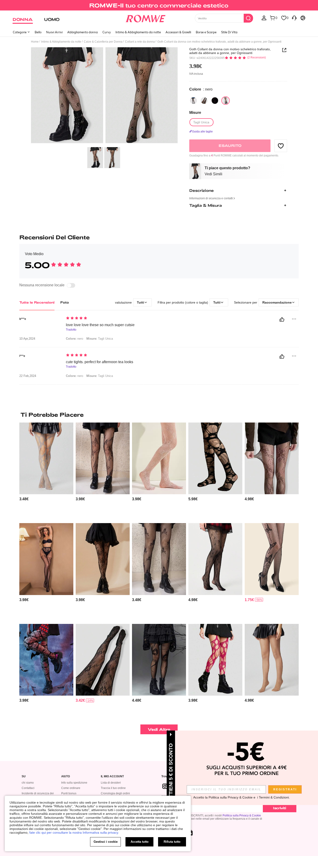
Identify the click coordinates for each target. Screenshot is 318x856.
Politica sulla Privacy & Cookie (242, 815)
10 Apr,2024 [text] (27, 338)
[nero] (193, 100)
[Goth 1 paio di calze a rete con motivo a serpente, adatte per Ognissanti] (159, 660)
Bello (38, 32)
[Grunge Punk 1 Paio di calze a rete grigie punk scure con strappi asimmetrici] (46, 458)
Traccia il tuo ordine (113, 788)
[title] (159, 414)
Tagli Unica (99, 338)
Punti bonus (68, 793)
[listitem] (46, 471)
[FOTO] (104, 96)
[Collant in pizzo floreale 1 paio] (159, 458)
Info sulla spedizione (74, 782)
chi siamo (28, 782)
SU (24, 776)
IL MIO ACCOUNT (112, 776)
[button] (280, 145)
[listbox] (264, 17)
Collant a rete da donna (140, 41)
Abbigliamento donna (82, 32)
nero (74, 338)
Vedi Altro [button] (159, 729)
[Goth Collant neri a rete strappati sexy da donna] (215, 660)
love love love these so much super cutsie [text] (100, 325)
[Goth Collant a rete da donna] (215, 559)
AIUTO (65, 776)
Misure (195, 113)
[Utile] (282, 319)
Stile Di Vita (229, 32)
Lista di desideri (111, 782)
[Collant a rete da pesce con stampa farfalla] (272, 559)
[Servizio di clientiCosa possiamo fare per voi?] (294, 17)
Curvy (106, 32)
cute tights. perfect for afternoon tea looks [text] (99, 362)
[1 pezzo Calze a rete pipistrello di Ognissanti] (46, 660)
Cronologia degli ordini (115, 793)
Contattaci (28, 788)
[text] (105, 318)
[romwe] (145, 17)
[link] (159, 5)
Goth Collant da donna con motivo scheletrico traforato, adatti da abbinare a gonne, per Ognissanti (230, 51)
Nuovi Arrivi (54, 32)
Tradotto (71, 329)
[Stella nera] (215, 100)
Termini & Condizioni (274, 797)
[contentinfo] (24, 499)
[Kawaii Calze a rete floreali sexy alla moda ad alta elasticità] (272, 458)
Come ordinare (70, 788)
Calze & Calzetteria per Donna (103, 41)
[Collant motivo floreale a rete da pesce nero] (103, 559)
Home (35, 41)
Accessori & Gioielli (178, 32)
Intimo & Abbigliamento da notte (138, 32)
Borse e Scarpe (206, 32)
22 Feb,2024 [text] (27, 376)
